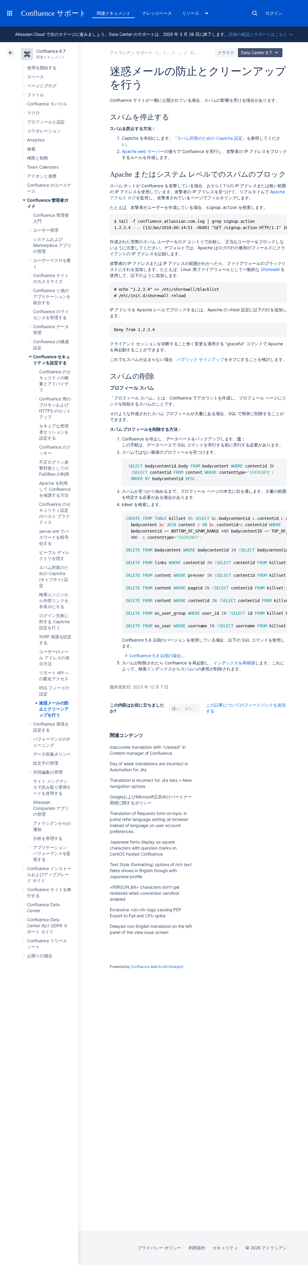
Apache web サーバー (143, 151)
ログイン (274, 13)
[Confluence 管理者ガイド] (180, 52)
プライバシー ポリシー (159, 1247)
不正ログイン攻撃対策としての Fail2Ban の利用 (54, 468)
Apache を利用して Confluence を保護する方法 (55, 489)
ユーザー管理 (45, 230)
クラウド (225, 52)
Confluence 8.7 (51, 51)
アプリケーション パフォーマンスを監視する (52, 853)
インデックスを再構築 (234, 662)
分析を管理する (48, 838)
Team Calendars (43, 166)
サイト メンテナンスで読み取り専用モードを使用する (52, 787)
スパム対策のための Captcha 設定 (209, 138)
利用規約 (197, 1247)
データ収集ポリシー (52, 754)
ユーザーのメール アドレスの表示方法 (54, 657)
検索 (255, 13)
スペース (35, 76)
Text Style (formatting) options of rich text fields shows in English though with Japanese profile (151, 870)
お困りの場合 (39, 955)
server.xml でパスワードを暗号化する (54, 537)
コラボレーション (43, 130)
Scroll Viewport (170, 966)
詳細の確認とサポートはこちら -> (261, 34)
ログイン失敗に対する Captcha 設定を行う (54, 621)
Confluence (140, 966)
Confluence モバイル (47, 103)
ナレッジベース (157, 13)
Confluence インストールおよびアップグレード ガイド (49, 874)
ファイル (35, 94)
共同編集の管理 (48, 772)
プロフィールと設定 (46, 121)
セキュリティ (225, 1247)
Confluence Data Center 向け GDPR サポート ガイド (47, 925)
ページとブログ (42, 85)
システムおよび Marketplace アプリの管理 (52, 245)
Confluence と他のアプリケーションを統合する (52, 296)
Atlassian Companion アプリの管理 (51, 808)
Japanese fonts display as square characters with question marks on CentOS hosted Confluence (143, 847)
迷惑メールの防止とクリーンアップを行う (54, 708)
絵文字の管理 (45, 763)
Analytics (36, 139)
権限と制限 (37, 157)
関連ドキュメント (113, 13)
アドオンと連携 (42, 176)
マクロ (33, 112)
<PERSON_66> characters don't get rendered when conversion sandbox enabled (145, 893)
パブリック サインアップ (200, 359)
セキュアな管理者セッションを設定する (54, 431)
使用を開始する (42, 67)
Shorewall (270, 269)
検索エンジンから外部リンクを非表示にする (54, 600)
